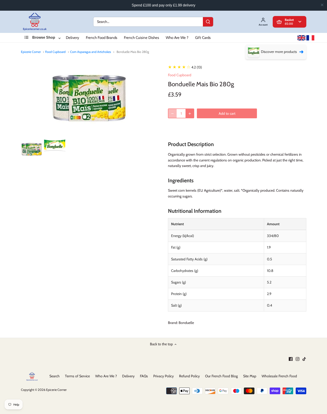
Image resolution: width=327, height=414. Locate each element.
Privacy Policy (163, 376)
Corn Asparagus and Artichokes (90, 52)
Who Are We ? (177, 37)
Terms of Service (77, 376)
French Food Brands (101, 37)
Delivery (72, 37)
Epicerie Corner (31, 52)
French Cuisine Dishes (141, 37)
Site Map (249, 376)
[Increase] (190, 113)
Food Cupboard (55, 52)
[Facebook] (291, 358)
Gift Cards (203, 37)
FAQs (144, 376)
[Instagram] (297, 358)
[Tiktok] (304, 358)
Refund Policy (189, 376)
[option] (31, 149)
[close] (322, 5)
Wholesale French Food (279, 376)
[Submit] (208, 21)
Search (54, 376)
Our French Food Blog (221, 376)
